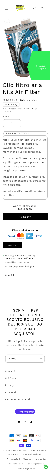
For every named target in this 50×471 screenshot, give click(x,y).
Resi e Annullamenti (17, 399)
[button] (6, 8)
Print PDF (12, 245)
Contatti (10, 371)
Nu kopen (24, 216)
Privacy (9, 385)
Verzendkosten (9, 109)
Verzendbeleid (16, 464)
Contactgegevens (35, 464)
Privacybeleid (13, 459)
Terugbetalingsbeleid (32, 454)
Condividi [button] (10, 275)
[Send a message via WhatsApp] (46, 467)
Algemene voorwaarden (34, 459)
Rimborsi (10, 392)
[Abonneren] (40, 359)
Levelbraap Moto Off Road (24, 450)
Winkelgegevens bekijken (19, 266)
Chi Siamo (11, 378)
